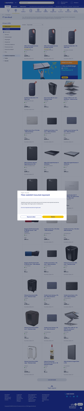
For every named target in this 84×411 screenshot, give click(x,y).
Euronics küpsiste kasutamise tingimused (30, 207)
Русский (27, 192)
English (22, 192)
